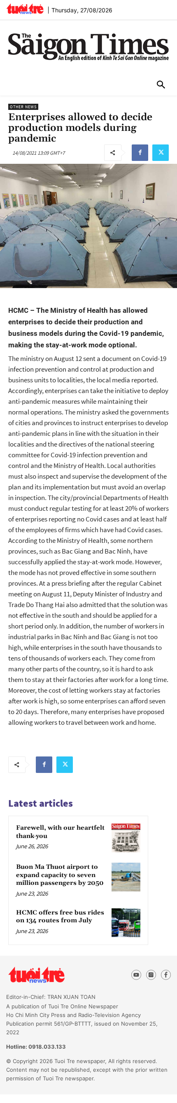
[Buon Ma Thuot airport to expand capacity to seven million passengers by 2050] (126, 877)
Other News (23, 106)
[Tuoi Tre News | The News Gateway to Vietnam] (25, 8)
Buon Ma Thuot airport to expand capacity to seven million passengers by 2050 (60, 875)
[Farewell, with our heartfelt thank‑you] (126, 838)
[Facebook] (140, 152)
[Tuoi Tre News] (51, 975)
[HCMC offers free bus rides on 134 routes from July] (126, 922)
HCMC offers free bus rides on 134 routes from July (60, 917)
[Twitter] (160, 152)
